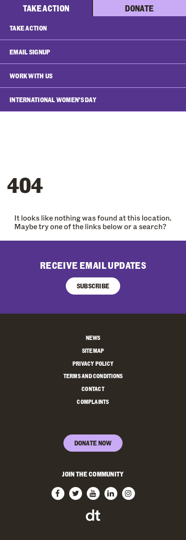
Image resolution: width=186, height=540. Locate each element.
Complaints (93, 401)
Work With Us (31, 75)
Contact (93, 388)
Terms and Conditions (93, 376)
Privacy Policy (93, 363)
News (93, 337)
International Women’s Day (53, 99)
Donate (139, 8)
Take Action (46, 8)
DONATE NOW (93, 442)
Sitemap (93, 350)
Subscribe (93, 285)
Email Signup (30, 51)
